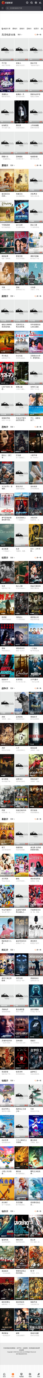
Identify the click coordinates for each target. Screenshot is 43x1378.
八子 (17, 748)
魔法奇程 (33, 1140)
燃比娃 (18, 1171)
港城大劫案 (34, 1333)
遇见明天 (33, 941)
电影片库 (6, 29)
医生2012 (19, 486)
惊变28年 (19, 1072)
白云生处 (19, 356)
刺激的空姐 (6, 418)
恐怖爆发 (19, 156)
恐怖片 (29, 29)
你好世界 (5, 1140)
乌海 (3, 287)
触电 (17, 879)
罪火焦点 (5, 356)
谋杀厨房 (33, 486)
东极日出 (19, 194)
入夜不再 (33, 455)
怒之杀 (32, 1240)
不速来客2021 (35, 910)
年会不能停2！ (7, 910)
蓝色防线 (19, 717)
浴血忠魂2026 (21, 810)
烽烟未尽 (33, 717)
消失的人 (19, 617)
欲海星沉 (5, 125)
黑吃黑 (18, 125)
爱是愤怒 (19, 256)
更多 (20, 34)
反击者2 (4, 1202)
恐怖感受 (19, 1041)
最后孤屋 (5, 549)
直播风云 (5, 94)
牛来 (32, 1109)
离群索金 (5, 1333)
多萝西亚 (19, 679)
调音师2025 (20, 648)
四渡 (3, 810)
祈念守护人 (6, 1109)
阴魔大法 (5, 156)
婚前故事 (5, 256)
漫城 (17, 287)
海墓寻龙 (33, 1302)
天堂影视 (5, 1348)
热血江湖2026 (35, 586)
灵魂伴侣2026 (7, 1041)
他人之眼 (19, 586)
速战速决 (5, 1271)
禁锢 (3, 648)
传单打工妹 (34, 387)
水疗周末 (5, 879)
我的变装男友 (35, 879)
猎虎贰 (4, 617)
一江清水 (33, 648)
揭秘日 (32, 1041)
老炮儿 (18, 63)
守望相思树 (6, 225)
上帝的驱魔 (34, 125)
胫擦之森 (19, 387)
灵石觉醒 (19, 1202)
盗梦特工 (33, 1072)
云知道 (32, 287)
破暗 (17, 1333)
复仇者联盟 (20, 1009)
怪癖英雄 (19, 847)
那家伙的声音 (35, 94)
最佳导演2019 (21, 941)
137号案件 (34, 679)
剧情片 (22, 29)
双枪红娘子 (34, 779)
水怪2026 (33, 518)
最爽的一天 (20, 94)
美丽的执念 (34, 978)
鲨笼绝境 (5, 1240)
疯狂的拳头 (6, 1302)
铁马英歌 (5, 779)
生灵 (17, 549)
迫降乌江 (19, 779)
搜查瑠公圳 (34, 617)
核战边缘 (33, 748)
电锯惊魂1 (34, 156)
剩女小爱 (33, 225)
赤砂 (3, 748)
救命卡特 (33, 63)
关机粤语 (33, 194)
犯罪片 (36, 29)
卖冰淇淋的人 (21, 518)
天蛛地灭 (5, 1009)
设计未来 (19, 225)
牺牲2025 (19, 1240)
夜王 (3, 847)
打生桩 (18, 455)
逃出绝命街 (20, 1302)
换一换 (38, 34)
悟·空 (32, 1271)
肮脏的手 (5, 679)
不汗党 (4, 63)
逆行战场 (33, 810)
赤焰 (3, 717)
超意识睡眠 (34, 1009)
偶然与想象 (34, 256)
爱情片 (14, 29)
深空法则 (19, 978)
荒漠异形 (5, 1072)
